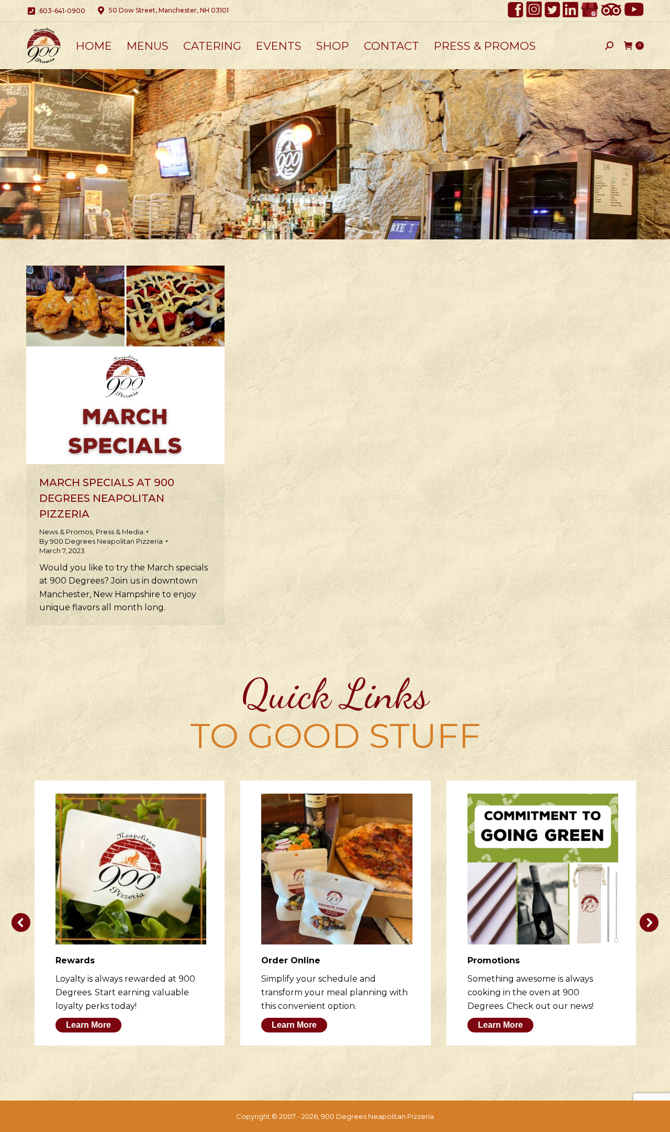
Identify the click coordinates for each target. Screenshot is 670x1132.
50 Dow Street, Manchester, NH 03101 (169, 10)
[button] (21, 922)
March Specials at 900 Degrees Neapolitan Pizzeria (106, 498)
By (101, 541)
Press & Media (119, 531)
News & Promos (66, 531)
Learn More (88, 1024)
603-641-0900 (62, 11)
